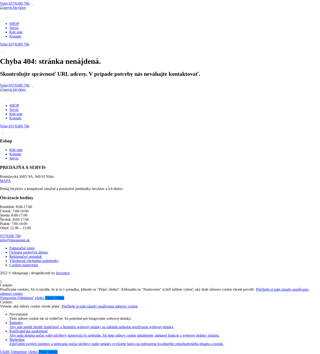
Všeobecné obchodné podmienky (34, 261)
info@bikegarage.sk (15, 240)
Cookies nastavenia (23, 265)
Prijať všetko (54, 298)
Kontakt (15, 36)
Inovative (63, 273)
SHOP (14, 24)
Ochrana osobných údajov (28, 252)
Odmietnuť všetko (31, 298)
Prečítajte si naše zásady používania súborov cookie (100, 306)
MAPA (5, 181)
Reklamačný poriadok (25, 257)
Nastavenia (8, 298)
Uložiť (5, 352)
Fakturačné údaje (22, 248)
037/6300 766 (15, 3)
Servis (14, 28)
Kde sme (15, 32)
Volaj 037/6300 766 (14, 44)
